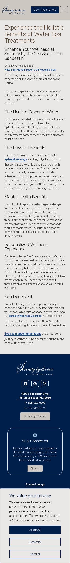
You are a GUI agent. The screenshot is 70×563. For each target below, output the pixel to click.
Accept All (35, 529)
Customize (35, 541)
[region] (35, 525)
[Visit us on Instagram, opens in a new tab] (45, 383)
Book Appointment (45, 9)
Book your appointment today (22, 333)
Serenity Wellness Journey (25, 315)
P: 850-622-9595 (35, 402)
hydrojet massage (15, 159)
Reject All (35, 554)
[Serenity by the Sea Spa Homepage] (13, 10)
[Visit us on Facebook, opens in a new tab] (25, 383)
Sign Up (35, 468)
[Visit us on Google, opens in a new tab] (35, 383)
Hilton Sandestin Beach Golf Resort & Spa (30, 69)
